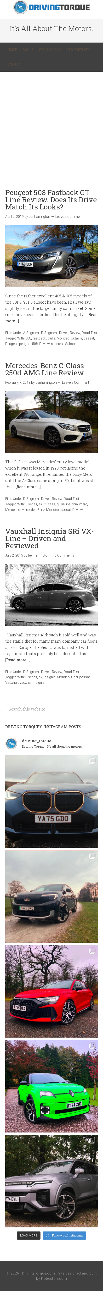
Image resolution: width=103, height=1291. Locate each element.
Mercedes (12, 510)
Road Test (89, 333)
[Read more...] (28, 486)
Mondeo (63, 338)
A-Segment (31, 333)
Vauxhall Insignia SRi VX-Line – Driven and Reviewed (49, 538)
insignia (72, 504)
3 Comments (64, 555)
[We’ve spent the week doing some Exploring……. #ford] (51, 896)
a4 (40, 504)
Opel (74, 677)
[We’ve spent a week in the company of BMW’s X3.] (51, 801)
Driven (64, 333)
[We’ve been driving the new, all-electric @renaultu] (51, 1086)
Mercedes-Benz (33, 510)
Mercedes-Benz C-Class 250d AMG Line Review (44, 369)
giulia (51, 338)
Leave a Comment (68, 217)
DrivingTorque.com (38, 1273)
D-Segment (49, 333)
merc (83, 504)
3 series (31, 504)
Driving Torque (51, 7)
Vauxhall (11, 682)
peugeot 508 (28, 344)
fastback (39, 338)
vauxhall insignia (32, 682)
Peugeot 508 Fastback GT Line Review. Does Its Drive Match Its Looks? (51, 199)
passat (89, 338)
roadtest (57, 344)
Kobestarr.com (54, 1278)
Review (75, 333)
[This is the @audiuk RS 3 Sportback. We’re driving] (51, 991)
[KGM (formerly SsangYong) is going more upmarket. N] (51, 1181)
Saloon (70, 344)
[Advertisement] (51, 125)
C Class (49, 504)
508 (28, 338)
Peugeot (11, 344)
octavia (76, 338)
